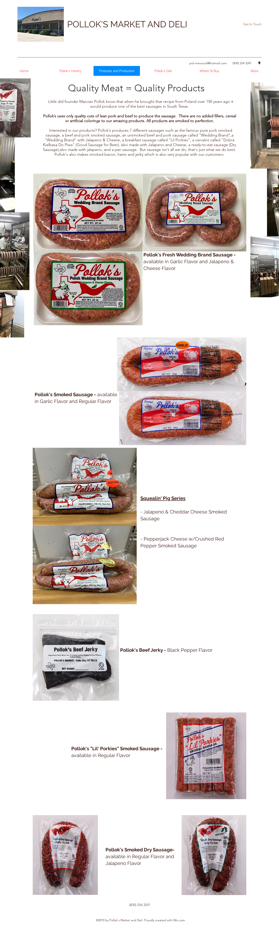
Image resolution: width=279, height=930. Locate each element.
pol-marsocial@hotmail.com (208, 63)
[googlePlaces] (259, 63)
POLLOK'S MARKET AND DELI (127, 24)
